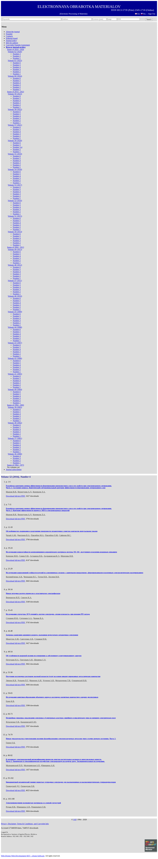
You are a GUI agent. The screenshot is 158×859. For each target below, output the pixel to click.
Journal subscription (13, 469)
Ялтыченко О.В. (13, 722)
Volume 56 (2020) (15, 141)
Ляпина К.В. (11, 680)
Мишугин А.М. (12, 639)
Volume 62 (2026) (15, 52)
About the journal (13, 32)
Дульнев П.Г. (23, 680)
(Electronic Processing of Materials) (73, 14)
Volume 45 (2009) (15, 312)
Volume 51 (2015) (15, 216)
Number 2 (17, 56)
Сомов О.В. (24, 556)
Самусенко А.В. (26, 639)
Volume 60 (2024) (15, 76)
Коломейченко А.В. (14, 577)
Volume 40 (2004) (15, 389)
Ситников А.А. (25, 618)
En (138, 14)
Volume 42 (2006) (15, 358)
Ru (144, 14)
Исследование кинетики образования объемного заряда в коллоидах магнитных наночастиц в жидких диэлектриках (52, 697)
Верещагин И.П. (13, 597)
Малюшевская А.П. (32, 765)
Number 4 (17, 67)
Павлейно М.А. (37, 535)
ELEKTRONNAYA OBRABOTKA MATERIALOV (79, 6)
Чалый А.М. (11, 535)
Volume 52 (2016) (15, 201)
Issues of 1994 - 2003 (15, 405)
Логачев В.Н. (53, 577)
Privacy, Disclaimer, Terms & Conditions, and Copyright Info (25, 824)
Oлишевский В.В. (79, 680)
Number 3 (17, 54)
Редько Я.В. (11, 807)
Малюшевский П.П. (14, 765)
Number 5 (17, 65)
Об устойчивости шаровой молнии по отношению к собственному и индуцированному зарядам (43, 656)
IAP (74, 820)
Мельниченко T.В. (63, 680)
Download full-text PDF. (15, 496)
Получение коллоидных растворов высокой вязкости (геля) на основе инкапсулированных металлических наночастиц (53, 676)
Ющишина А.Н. (48, 765)
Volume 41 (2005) (15, 374)
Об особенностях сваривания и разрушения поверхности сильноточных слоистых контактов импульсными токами (51, 531)
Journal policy (11, 41)
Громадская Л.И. (28, 786)
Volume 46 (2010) (15, 296)
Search (148, 19)
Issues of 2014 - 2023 (15, 92)
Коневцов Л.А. (39, 492)
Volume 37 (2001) (15, 438)
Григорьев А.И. (26, 660)
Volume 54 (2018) (15, 169)
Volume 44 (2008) (15, 327)
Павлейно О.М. (51, 535)
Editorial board (12, 38)
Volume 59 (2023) (15, 94)
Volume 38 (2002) (15, 423)
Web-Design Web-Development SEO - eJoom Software (22, 856)
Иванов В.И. (11, 492)
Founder (9, 34)
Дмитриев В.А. (23, 535)
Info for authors (12, 43)
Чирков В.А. (38, 618)
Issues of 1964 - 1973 (15, 465)
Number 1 (17, 58)
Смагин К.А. (26, 597)
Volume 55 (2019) (15, 154)
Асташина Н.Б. (36, 556)
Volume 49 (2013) (15, 249)
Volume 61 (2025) (15, 61)
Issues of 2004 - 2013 (15, 247)
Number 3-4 (17, 147)
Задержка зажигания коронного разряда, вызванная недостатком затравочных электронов (42, 635)
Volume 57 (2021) (15, 125)
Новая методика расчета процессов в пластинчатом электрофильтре (33, 593)
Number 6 (17, 63)
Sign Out (151, 14)
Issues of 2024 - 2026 (15, 49)
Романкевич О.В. (38, 807)
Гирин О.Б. (10, 743)
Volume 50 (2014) (15, 232)
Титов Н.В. (42, 577)
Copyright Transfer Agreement (18, 45)
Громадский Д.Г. (13, 786)
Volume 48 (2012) (15, 265)
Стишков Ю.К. (12, 618)
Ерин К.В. (10, 701)
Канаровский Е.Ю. (29, 722)
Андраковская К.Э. (52, 556)
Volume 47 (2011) (15, 281)
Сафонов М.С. (65, 535)
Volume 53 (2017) (15, 185)
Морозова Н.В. (67, 556)
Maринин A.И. (35, 680)
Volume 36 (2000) (15, 454)
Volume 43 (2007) (15, 343)
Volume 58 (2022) (15, 109)
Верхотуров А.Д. (25, 492)
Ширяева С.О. (40, 660)
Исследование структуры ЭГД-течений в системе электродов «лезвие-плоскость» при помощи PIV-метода (48, 614)
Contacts (9, 36)
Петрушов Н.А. (12, 660)
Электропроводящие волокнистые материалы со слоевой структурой (33, 803)
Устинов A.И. (48, 680)
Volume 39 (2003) (15, 407)
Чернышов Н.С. (30, 577)
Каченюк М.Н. (12, 556)
